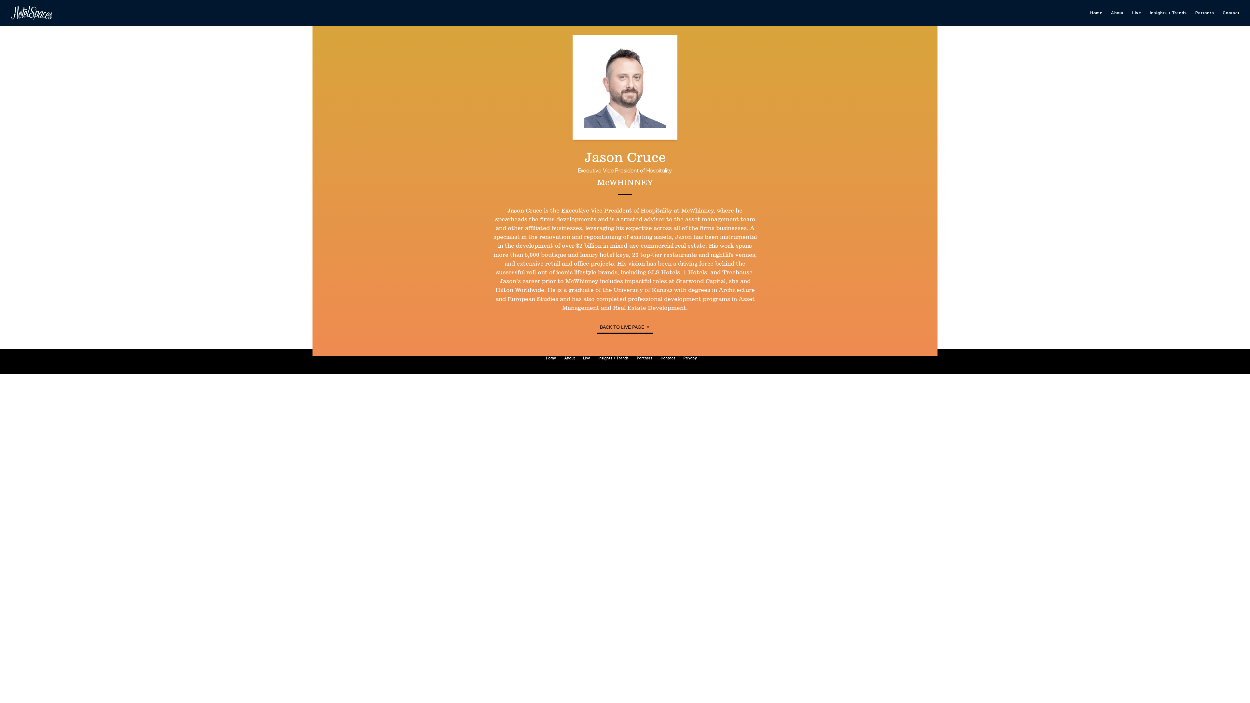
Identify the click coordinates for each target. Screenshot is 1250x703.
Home (1096, 13)
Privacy (690, 358)
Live (1136, 13)
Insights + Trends (1168, 13)
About (1117, 13)
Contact (1231, 13)
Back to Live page (622, 327)
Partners (1204, 13)
